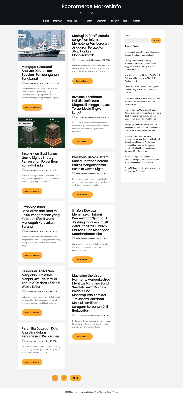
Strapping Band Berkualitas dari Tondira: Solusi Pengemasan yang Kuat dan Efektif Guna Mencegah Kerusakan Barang (41, 217)
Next (75, 378)
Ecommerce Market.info (91, 6)
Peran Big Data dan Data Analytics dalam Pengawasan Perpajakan (40, 332)
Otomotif (101, 20)
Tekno (126, 20)
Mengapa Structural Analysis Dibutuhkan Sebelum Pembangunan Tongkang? (40, 73)
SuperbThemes (113, 392)
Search (127, 35)
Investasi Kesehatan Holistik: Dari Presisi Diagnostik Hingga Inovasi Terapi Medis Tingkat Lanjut (91, 105)
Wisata (136, 20)
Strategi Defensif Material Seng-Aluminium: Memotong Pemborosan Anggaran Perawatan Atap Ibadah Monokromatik (91, 45)
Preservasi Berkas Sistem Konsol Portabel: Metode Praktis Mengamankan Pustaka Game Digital (90, 163)
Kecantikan (72, 20)
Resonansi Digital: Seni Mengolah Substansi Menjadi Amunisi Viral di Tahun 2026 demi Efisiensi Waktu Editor (41, 279)
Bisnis (46, 20)
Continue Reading (32, 107)
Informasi (57, 20)
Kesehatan (87, 20)
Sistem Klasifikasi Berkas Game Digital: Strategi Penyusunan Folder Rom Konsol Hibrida (40, 159)
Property (114, 20)
